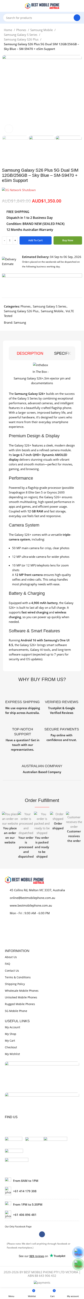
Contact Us (12, 970)
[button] (6, 835)
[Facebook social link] (42, 1234)
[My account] (79, 6)
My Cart (10, 1040)
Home (8, 30)
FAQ (7, 964)
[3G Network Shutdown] (19, 189)
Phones (21, 30)
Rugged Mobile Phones (20, 1004)
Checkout (11, 1047)
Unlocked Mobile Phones (21, 997)
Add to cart (35, 240)
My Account (12, 1027)
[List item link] (42, 1191)
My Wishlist (12, 1054)
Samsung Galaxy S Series (21, 35)
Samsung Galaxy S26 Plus (21, 39)
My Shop (10, 1034)
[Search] (77, 17)
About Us (11, 957)
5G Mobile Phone (16, 1011)
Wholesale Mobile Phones (21, 990)
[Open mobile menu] (4, 6)
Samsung (20, 322)
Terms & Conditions (18, 977)
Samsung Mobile (42, 30)
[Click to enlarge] (9, 129)
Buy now (67, 240)
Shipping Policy (15, 984)
